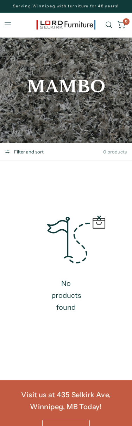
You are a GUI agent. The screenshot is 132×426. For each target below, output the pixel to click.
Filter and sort (28, 152)
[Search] (109, 25)
